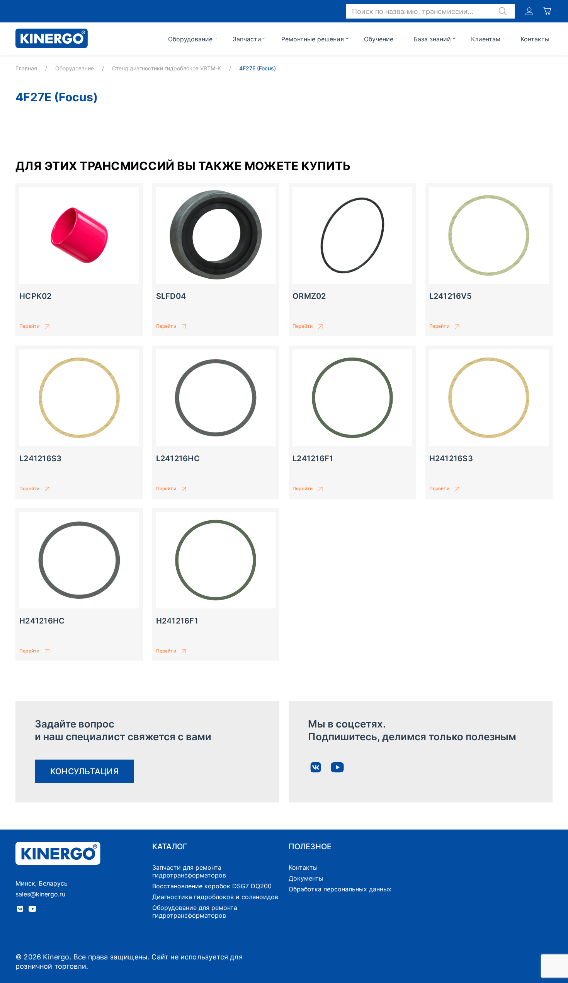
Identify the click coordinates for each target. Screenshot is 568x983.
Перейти (29, 326)
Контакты (534, 39)
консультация (84, 771)
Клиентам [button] (485, 39)
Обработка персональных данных (340, 889)
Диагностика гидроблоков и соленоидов (215, 897)
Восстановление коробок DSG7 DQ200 (212, 886)
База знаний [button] (432, 39)
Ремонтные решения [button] (312, 39)
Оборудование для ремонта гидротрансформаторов (194, 911)
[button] (430, 11)
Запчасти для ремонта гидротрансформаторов (189, 871)
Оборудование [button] (190, 39)
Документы (306, 878)
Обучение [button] (378, 39)
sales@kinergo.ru (40, 894)
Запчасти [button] (247, 39)
